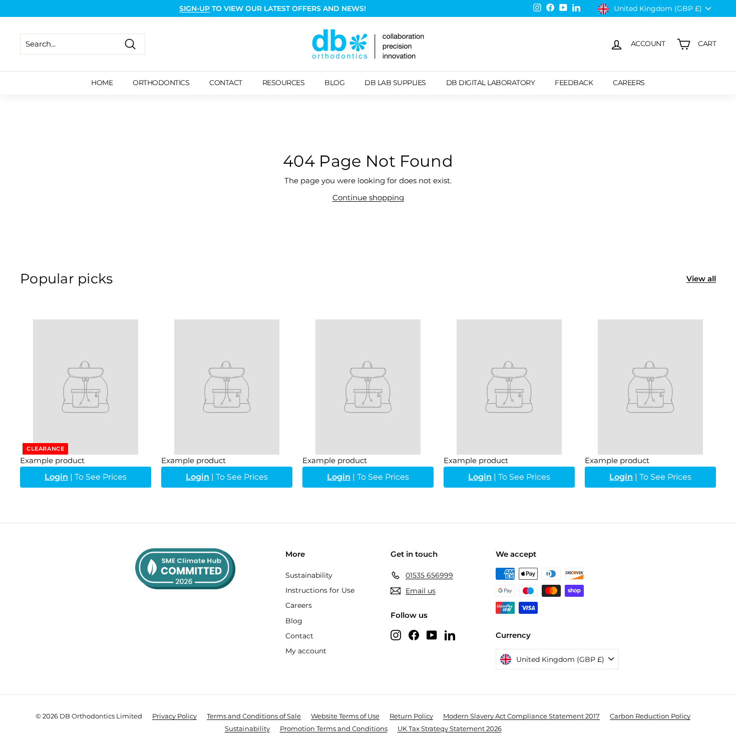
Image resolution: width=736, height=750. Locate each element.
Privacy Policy (174, 716)
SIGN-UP (194, 8)
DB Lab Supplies (395, 82)
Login (56, 477)
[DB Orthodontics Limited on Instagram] (396, 634)
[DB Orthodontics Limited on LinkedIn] (450, 634)
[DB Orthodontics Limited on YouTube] (432, 634)
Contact (225, 82)
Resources (283, 82)
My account (305, 650)
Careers (629, 82)
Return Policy (411, 716)
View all (701, 278)
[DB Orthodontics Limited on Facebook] (414, 634)
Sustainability (308, 575)
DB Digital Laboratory (490, 82)
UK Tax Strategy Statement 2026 (450, 728)
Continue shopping (368, 197)
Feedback (574, 82)
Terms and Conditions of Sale (254, 716)
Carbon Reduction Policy (650, 716)
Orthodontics (161, 82)
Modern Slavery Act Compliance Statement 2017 (521, 716)
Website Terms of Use (345, 716)
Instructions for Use (319, 590)
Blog (334, 82)
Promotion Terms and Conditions (334, 728)
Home (102, 82)
